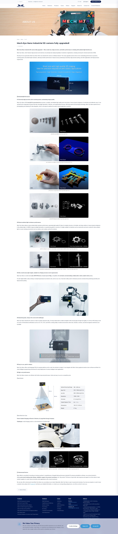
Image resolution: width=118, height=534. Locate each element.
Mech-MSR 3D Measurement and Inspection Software (27, 510)
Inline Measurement (46, 512)
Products (56, 5)
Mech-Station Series (21, 512)
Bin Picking (44, 508)
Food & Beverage (60, 510)
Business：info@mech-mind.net (35, 1)
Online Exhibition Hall (96, 1)
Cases (62, 5)
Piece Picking (44, 506)
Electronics (59, 506)
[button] (86, 2)
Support (73, 5)
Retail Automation (45, 501)
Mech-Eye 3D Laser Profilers (22, 503)
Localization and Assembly (47, 510)
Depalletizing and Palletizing (47, 503)
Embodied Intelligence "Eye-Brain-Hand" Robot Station (27, 514)
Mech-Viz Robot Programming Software (25, 506)
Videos (67, 5)
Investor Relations (95, 5)
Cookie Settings (73, 526)
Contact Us (86, 5)
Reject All (85, 526)
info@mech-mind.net (72, 502)
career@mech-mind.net (72, 505)
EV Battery (59, 508)
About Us (79, 5)
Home (43, 5)
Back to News (23, 489)
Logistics (59, 503)
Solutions (50, 5)
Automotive (59, 501)
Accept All (95, 526)
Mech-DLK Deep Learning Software (23, 508)
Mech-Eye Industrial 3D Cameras (23, 501)
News (22, 39)
